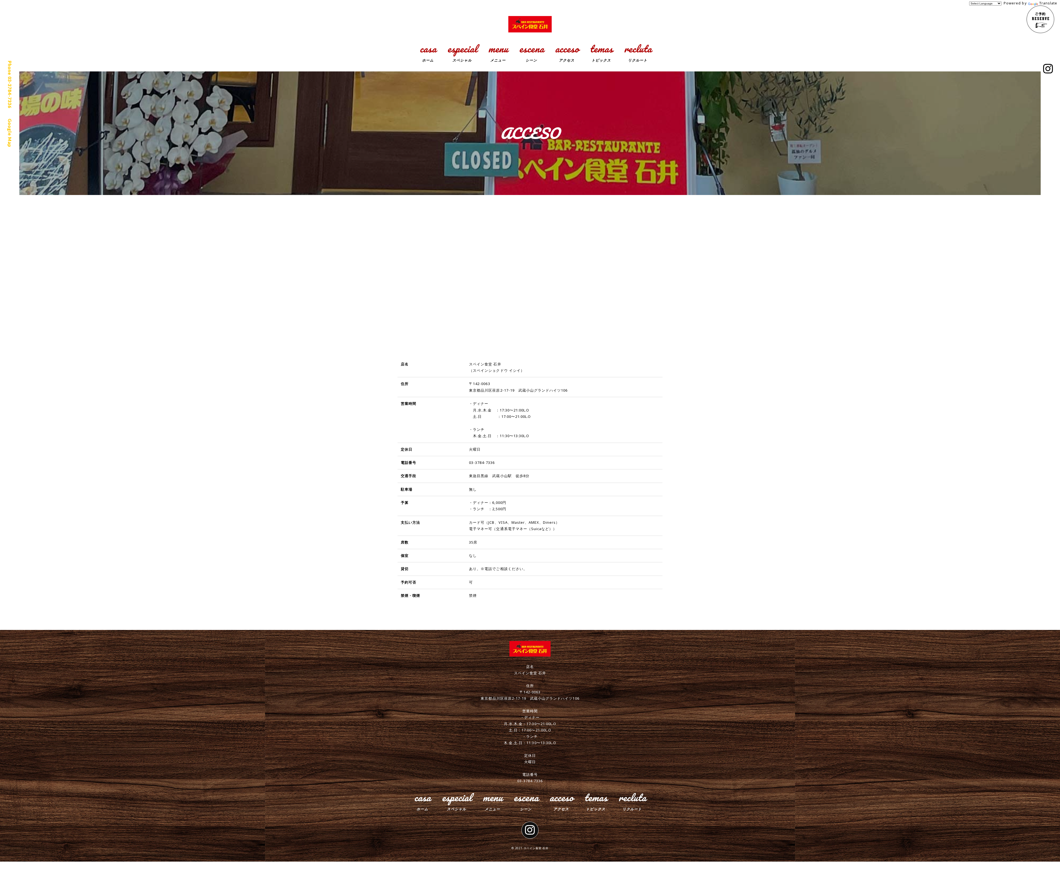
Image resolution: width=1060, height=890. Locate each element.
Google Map (9, 133)
